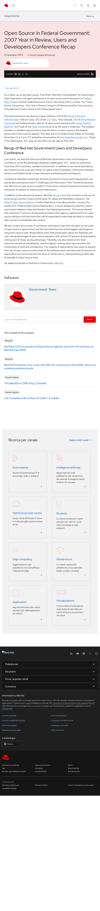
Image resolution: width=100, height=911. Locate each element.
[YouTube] (77, 654)
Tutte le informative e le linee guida (80, 785)
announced (58, 195)
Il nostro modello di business (13, 720)
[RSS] (92, 74)
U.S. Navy (52, 119)
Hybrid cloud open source (27, 513)
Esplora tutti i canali (79, 440)
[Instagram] (96, 654)
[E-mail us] (26, 74)
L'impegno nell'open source (62, 720)
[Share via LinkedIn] (19, 74)
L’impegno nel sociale (59, 725)
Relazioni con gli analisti (11, 730)
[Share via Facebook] (15, 74)
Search (89, 319)
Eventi (70, 765)
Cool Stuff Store (41, 771)
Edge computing (22, 559)
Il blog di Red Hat (11, 16)
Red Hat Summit (74, 771)
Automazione (20, 467)
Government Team (20, 63)
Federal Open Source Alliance (19, 202)
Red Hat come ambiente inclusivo (14, 771)
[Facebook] (83, 654)
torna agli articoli (12, 88)
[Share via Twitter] (22, 74)
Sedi (3, 768)
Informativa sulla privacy (10, 785)
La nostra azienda (9, 715)
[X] (90, 654)
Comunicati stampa (58, 715)
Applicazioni (19, 602)
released (81, 202)
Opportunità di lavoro (42, 765)
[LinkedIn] (71, 654)
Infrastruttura (64, 559)
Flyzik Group (38, 126)
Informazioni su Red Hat (10, 765)
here (61, 263)
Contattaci (39, 768)
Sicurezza (61, 513)
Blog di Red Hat (73, 768)
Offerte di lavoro (57, 730)
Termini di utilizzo (41, 785)
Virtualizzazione (65, 600)
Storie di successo (9, 725)
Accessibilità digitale (9, 788)
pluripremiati (7, 708)
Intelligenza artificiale (68, 467)
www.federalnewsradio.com (74, 137)
